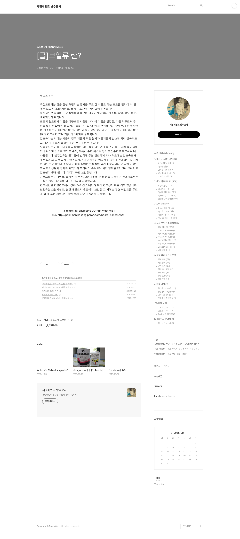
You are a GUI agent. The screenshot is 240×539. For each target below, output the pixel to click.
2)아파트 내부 (166, 189)
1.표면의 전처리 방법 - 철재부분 (56, 298)
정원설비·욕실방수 (166, 291)
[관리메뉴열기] (234, 5)
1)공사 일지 (166, 208)
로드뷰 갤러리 (166, 307)
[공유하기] (52, 264)
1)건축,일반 (165, 185)
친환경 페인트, (160, 354)
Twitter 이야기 (167, 314)
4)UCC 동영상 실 (167, 218)
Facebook (159, 396)
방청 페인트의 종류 (50, 291)
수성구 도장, (195, 349)
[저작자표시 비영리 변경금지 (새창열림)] (78, 264)
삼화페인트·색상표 (166, 230)
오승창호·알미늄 (166, 295)
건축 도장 (164, 266)
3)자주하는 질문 (166, 170)
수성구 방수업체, (174, 354)
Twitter (172, 396)
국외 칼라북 (164, 250)
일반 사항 (164, 259)
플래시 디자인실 (166, 323)
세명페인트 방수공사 (49, 6)
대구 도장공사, (177, 344)
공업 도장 (62, 278)
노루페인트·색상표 (166, 243)
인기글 (166, 366)
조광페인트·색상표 (166, 237)
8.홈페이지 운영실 (164, 319)
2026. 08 (179, 432)
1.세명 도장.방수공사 (165, 159)
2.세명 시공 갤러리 (165, 181)
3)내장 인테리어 (167, 192)
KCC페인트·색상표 (167, 240)
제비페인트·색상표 (166, 234)
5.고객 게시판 (165, 176)
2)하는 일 (163, 166)
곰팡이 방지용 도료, (162, 344)
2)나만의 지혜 (166, 211)
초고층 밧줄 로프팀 (167, 298)
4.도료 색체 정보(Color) (167, 223)
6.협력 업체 (161, 284)
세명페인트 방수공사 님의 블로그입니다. (60, 394)
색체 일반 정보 (166, 227)
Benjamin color (166, 247)
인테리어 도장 (165, 269)
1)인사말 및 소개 (166, 163)
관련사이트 (187, 526)
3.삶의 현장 (162, 203)
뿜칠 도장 (163, 279)
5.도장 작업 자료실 (49, 278)
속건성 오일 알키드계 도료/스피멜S (57, 283)
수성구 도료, (172, 349)
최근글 (157, 366)
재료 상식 (164, 262)
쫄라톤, (185, 354)
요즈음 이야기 (166, 311)
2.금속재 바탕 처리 (50, 294)
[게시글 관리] (56, 264)
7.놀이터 (160, 303)
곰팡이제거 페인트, (192, 344)
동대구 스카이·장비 (167, 288)
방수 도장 (164, 276)
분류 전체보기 (164, 153)
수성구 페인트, (160, 349)
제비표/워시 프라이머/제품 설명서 (57, 287)
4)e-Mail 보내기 (166, 173)
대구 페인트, (184, 349)
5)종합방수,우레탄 (168, 199)
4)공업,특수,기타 (167, 195)
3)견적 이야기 (166, 214)
